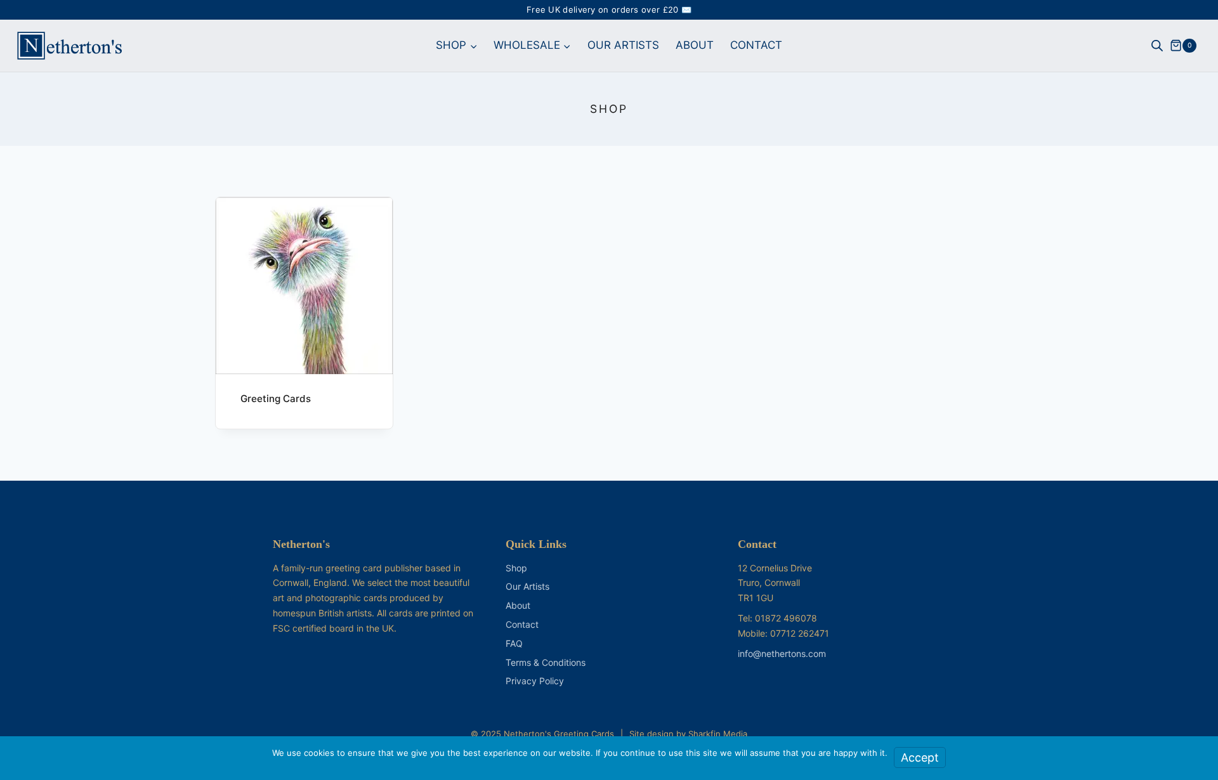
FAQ (514, 643)
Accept (920, 757)
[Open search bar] (1157, 45)
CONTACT (756, 45)
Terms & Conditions (546, 662)
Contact (522, 624)
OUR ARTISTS (623, 45)
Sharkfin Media (717, 734)
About (518, 605)
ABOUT (695, 45)
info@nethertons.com (782, 653)
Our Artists (527, 586)
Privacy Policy (535, 680)
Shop (516, 567)
